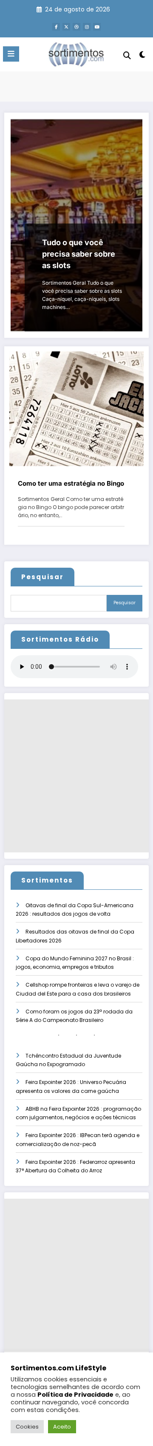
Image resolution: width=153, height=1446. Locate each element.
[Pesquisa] (127, 55)
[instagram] (87, 27)
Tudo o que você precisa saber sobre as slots (78, 254)
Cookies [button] (27, 1427)
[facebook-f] (56, 27)
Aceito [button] (62, 1427)
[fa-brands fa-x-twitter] (66, 27)
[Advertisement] (76, 775)
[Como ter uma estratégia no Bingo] (76, 408)
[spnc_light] (142, 56)
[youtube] (97, 27)
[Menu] (11, 54)
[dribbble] (76, 27)
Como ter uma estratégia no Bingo (71, 483)
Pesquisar (42, 576)
